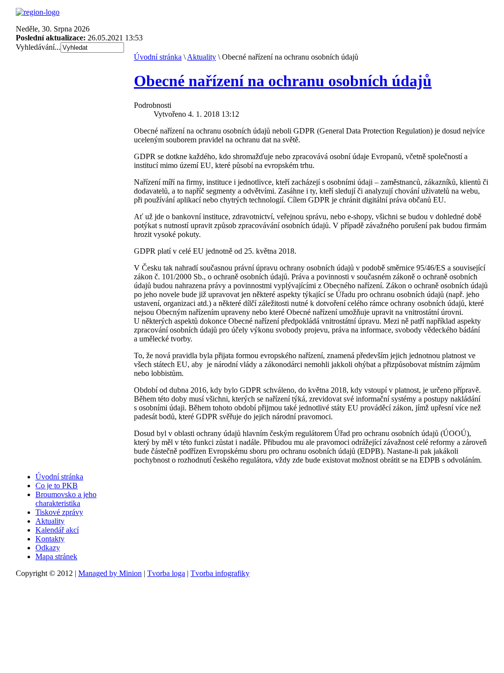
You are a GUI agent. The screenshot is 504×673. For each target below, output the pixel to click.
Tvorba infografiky (220, 573)
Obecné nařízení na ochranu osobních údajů (283, 81)
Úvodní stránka (158, 57)
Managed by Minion (110, 573)
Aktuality (201, 57)
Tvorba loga (166, 573)
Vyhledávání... (38, 47)
